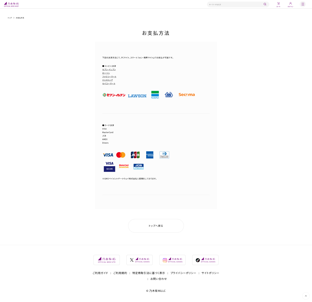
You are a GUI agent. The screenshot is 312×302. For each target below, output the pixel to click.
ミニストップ (107, 79)
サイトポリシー (210, 272)
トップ (10, 18)
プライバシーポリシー (183, 272)
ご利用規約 (120, 272)
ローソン (106, 73)
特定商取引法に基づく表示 (148, 272)
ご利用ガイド (100, 272)
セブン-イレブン (109, 69)
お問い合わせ (158, 278)
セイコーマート (108, 83)
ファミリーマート (109, 76)
